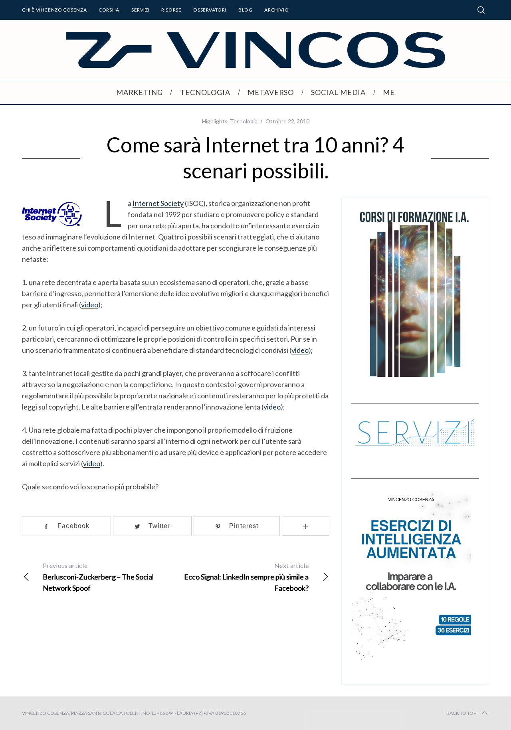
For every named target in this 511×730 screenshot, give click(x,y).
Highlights (215, 121)
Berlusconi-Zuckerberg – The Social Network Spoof (98, 577)
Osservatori (209, 10)
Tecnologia (243, 121)
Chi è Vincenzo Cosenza (54, 10)
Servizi (140, 10)
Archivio (276, 10)
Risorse (171, 10)
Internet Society (158, 203)
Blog (245, 10)
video (89, 304)
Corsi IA (109, 10)
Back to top (461, 713)
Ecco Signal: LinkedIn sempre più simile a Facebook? (246, 577)
